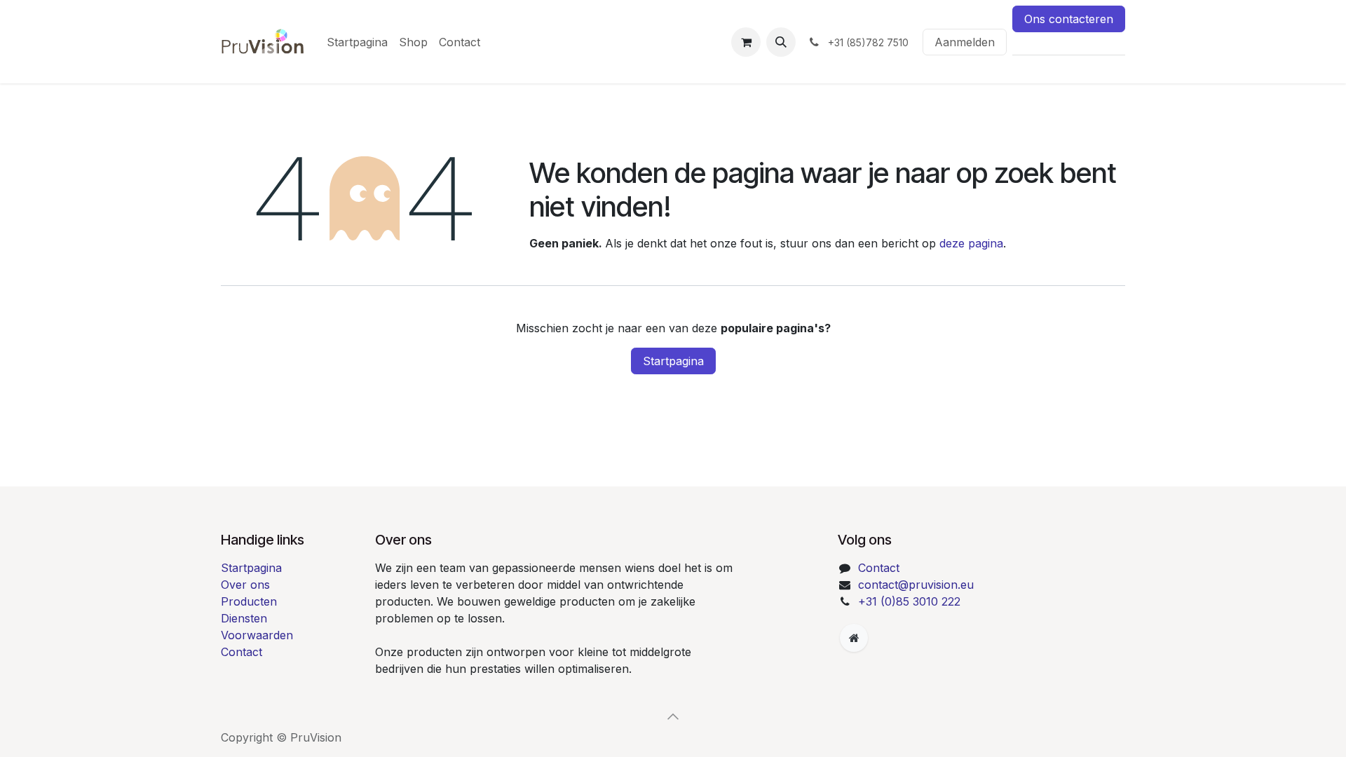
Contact (241, 652)
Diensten (244, 618)
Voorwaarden (257, 635)
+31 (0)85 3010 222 (909, 601)
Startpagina (673, 361)
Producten (249, 601)
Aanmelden (964, 42)
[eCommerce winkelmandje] (746, 42)
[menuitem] (357, 42)
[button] (781, 42)
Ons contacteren (1068, 19)
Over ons (245, 585)
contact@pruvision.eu (916, 585)
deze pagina (971, 243)
